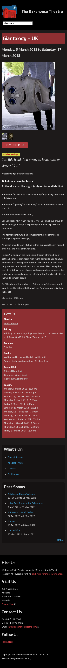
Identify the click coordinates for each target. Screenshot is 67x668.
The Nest (12, 521)
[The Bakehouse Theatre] (10, 16)
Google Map (8, 604)
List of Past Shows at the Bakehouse (25, 503)
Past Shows (13, 474)
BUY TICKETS (17, 145)
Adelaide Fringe (15, 463)
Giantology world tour (15, 379)
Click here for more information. (47, 574)
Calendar (12, 469)
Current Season (15, 457)
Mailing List (7, 642)
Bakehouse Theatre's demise (21, 494)
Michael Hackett (13, 371)
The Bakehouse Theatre (42, 11)
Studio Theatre (11, 323)
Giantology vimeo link (15, 375)
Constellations (14, 530)
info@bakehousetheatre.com (23, 627)
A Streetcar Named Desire (20, 512)
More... (59, 540)
